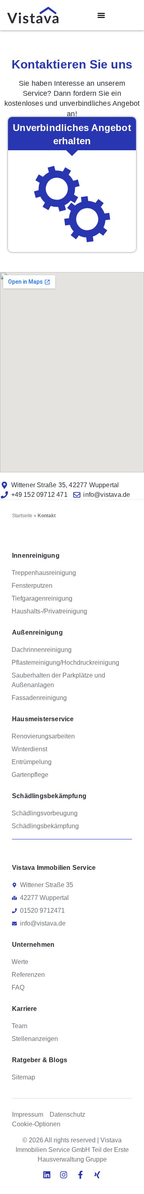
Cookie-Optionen (36, 1124)
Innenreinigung (36, 555)
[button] (101, 15)
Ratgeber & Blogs (39, 1060)
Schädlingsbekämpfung (49, 796)
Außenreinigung (37, 632)
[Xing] (97, 1175)
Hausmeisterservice (43, 719)
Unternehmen (33, 944)
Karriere (24, 1008)
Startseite (22, 515)
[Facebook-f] (80, 1175)
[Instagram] (64, 1175)
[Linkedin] (47, 1175)
